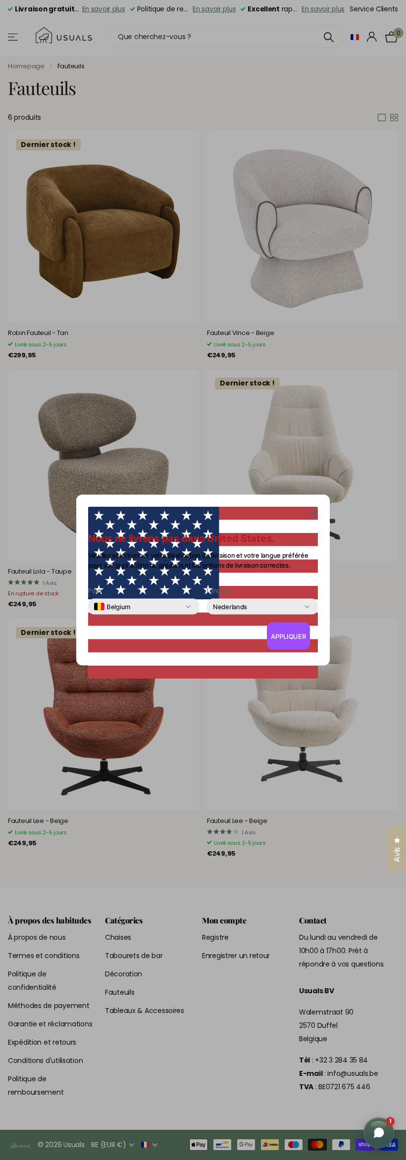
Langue (218, 591)
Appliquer (288, 636)
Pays (95, 591)
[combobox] (112, 607)
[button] (313, 513)
